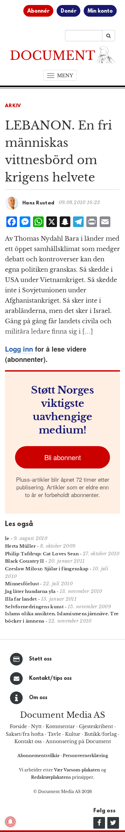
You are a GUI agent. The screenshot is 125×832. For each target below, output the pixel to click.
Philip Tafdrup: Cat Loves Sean (42, 554)
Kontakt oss (28, 741)
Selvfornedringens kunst (34, 607)
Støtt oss (40, 659)
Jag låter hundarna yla (30, 591)
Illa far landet (21, 599)
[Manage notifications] (10, 821)
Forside (18, 726)
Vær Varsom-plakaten (77, 769)
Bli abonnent (62, 457)
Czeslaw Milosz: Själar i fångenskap (47, 569)
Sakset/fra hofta (25, 734)
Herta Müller (20, 546)
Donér (68, 11)
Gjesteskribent (96, 726)
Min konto (100, 11)
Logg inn (19, 349)
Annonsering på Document (78, 741)
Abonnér (38, 11)
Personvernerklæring (85, 755)
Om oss (38, 698)
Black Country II (24, 561)
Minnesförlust (22, 584)
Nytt (36, 726)
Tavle (54, 734)
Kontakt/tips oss (50, 679)
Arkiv (13, 106)
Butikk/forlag (100, 734)
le (7, 538)
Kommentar (60, 726)
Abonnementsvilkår (39, 755)
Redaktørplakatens (51, 777)
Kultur (72, 734)
